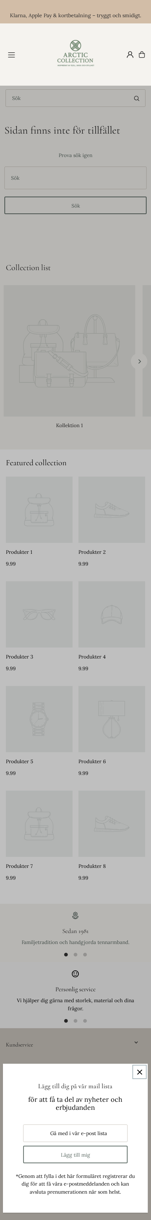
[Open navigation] (27, 54)
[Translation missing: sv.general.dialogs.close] (139, 1072)
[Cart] (142, 54)
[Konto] (130, 54)
